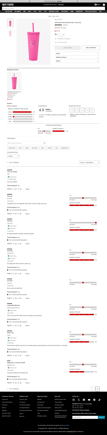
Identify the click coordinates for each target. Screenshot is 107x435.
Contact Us (5, 399)
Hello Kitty (58, 19)
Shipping (4, 410)
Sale (100, 11)
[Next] (77, 1)
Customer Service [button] (8, 396)
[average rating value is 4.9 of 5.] (58, 25)
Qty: (56, 34)
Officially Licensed (41, 416)
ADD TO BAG (68, 48)
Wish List (22, 416)
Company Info (41, 402)
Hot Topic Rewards (24, 407)
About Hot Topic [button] (42, 396)
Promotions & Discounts (26, 410)
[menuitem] (104, 5)
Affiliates (39, 399)
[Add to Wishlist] (20, 73)
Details (58, 53)
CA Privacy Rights (59, 405)
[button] (97, 4)
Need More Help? (6, 416)
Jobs (38, 413)
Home (72, 11)
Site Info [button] (57, 396)
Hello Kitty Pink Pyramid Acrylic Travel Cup (13, 92)
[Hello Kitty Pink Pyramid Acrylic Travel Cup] (14, 81)
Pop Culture (8, 11)
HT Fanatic (22, 402)
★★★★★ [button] (10, 97)
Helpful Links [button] (24, 396)
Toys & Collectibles (91, 11)
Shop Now (59, 1)
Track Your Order (6, 413)
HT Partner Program (25, 405)
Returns (4, 407)
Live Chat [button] (89, 403)
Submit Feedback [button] (84, 410)
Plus (35, 11)
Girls (29, 11)
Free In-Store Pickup (7, 402)
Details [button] (64, 27)
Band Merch (79, 11)
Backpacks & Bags (54, 11)
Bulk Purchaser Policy (60, 399)
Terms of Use (58, 407)
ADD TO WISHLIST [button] (91, 47)
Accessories (64, 11)
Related (58, 61)
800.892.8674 (72, 431)
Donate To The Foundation (44, 407)
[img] (73, 400)
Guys (40, 11)
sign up (101, 417)
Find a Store (40, 405)
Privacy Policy (58, 402)
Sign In (21, 413)
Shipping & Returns (61, 57)
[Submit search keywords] (3, 8)
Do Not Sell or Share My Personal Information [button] (61, 416)
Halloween (18, 11)
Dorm (57, 16)
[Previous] (29, 1)
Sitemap (57, 413)
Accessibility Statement (61, 410)
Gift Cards (4, 405)
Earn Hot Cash (23, 399)
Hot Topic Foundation (42, 410)
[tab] (11, 24)
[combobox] (53, 8)
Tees (45, 11)
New (24, 11)
